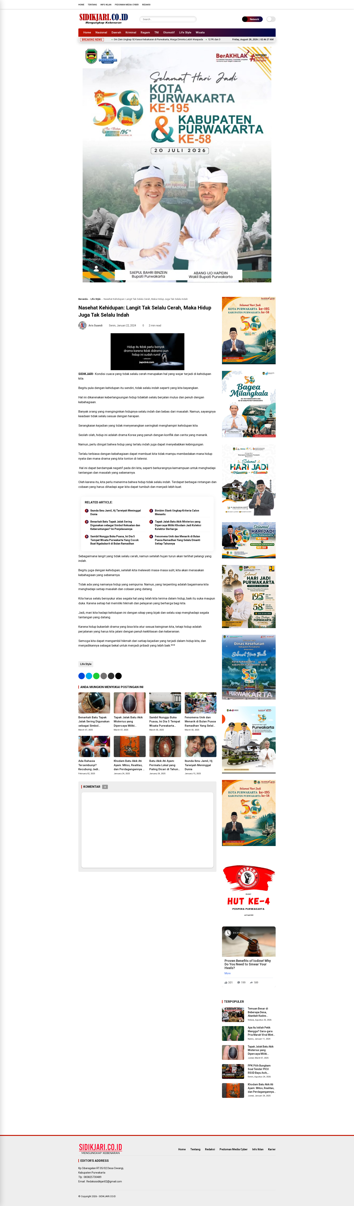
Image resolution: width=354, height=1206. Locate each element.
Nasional (101, 32)
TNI (156, 32)
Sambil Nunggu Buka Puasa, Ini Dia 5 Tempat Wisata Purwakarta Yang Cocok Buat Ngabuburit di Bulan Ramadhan (114, 540)
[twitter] (257, 4)
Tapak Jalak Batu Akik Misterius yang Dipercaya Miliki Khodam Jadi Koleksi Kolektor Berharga (178, 525)
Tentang (92, 5)
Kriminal (131, 32)
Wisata (200, 32)
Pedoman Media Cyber (127, 5)
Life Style (185, 32)
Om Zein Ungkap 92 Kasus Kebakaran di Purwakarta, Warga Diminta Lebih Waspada (118, 39)
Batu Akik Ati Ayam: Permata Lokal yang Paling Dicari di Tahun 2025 (163, 765)
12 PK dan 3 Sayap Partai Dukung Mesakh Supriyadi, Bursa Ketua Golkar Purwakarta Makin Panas (219, 39)
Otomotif (169, 32)
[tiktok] (274, 4)
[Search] (193, 19)
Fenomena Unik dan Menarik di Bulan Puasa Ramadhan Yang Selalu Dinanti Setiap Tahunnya (177, 540)
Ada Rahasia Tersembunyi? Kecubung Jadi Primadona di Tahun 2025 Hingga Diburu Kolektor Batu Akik (91, 765)
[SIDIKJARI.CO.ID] (103, 23)
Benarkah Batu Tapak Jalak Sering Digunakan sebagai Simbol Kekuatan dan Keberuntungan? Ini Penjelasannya (115, 525)
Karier (272, 1149)
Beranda (83, 299)
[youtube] (268, 4)
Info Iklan (105, 5)
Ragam (145, 32)
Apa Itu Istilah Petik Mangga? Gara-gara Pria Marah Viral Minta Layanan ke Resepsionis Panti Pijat (261, 1031)
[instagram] (263, 4)
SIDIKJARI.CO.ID (107, 1196)
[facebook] (252, 4)
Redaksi (146, 5)
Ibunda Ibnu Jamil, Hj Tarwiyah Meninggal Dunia (115, 512)
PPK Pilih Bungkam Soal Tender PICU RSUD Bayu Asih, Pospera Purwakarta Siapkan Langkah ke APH (260, 1069)
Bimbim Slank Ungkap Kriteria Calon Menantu (177, 512)
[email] (111, 676)
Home (81, 5)
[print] (103, 676)
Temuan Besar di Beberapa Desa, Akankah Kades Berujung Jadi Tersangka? (258, 1012)
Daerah (116, 32)
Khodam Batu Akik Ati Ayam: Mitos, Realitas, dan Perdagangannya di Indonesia (129, 765)
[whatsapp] (96, 676)
